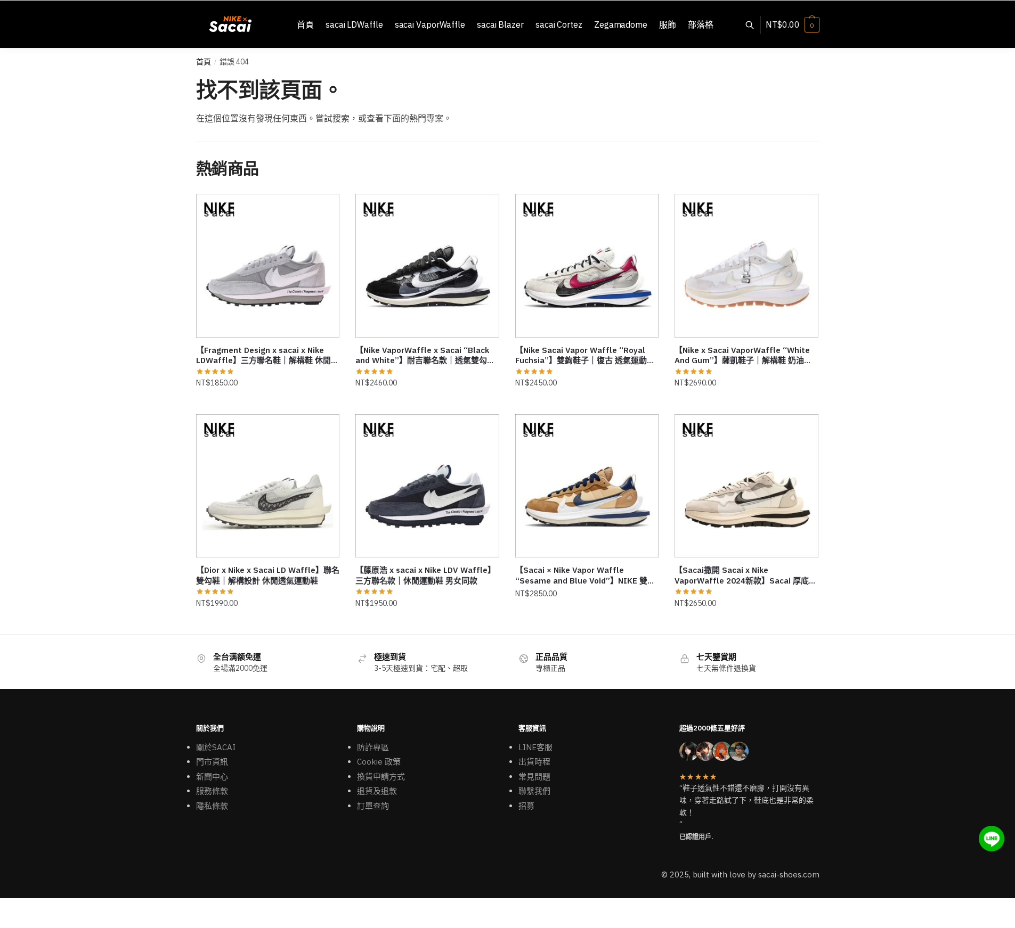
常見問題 (534, 776)
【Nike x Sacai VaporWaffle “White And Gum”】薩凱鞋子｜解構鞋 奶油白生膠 (743, 355)
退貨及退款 (377, 791)
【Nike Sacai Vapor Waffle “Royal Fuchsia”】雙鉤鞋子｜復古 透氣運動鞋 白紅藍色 (585, 355)
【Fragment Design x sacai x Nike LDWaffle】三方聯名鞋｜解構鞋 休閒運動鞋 (267, 355)
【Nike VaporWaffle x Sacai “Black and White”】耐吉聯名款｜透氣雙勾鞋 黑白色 (425, 355)
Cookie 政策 (379, 762)
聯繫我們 (534, 791)
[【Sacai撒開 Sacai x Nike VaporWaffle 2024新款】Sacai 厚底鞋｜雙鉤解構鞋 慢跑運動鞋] (746, 486)
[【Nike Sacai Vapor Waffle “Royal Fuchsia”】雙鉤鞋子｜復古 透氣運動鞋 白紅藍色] (587, 266)
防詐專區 (373, 747)
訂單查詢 (373, 806)
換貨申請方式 (381, 776)
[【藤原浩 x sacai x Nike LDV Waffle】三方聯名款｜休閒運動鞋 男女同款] (427, 486)
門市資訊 (212, 762)
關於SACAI (216, 747)
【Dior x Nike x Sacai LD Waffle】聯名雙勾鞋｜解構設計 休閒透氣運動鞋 (267, 575)
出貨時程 (534, 762)
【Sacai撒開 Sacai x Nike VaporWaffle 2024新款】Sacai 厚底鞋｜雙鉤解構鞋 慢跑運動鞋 (746, 575)
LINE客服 (535, 747)
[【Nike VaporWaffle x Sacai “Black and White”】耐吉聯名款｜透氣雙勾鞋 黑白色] (427, 266)
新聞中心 (212, 776)
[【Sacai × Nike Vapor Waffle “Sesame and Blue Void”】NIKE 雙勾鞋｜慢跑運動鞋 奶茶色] (587, 486)
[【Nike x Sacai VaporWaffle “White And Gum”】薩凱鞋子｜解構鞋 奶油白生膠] (746, 266)
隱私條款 (212, 806)
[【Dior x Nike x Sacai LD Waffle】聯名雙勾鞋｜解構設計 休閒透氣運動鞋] (268, 486)
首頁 (203, 62)
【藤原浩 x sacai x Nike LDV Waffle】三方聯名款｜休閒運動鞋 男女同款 (425, 575)
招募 (526, 806)
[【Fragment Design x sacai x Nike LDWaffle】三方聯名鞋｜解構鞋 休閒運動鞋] (268, 266)
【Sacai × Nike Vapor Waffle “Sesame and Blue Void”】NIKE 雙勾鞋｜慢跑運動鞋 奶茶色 (585, 575)
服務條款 (212, 791)
